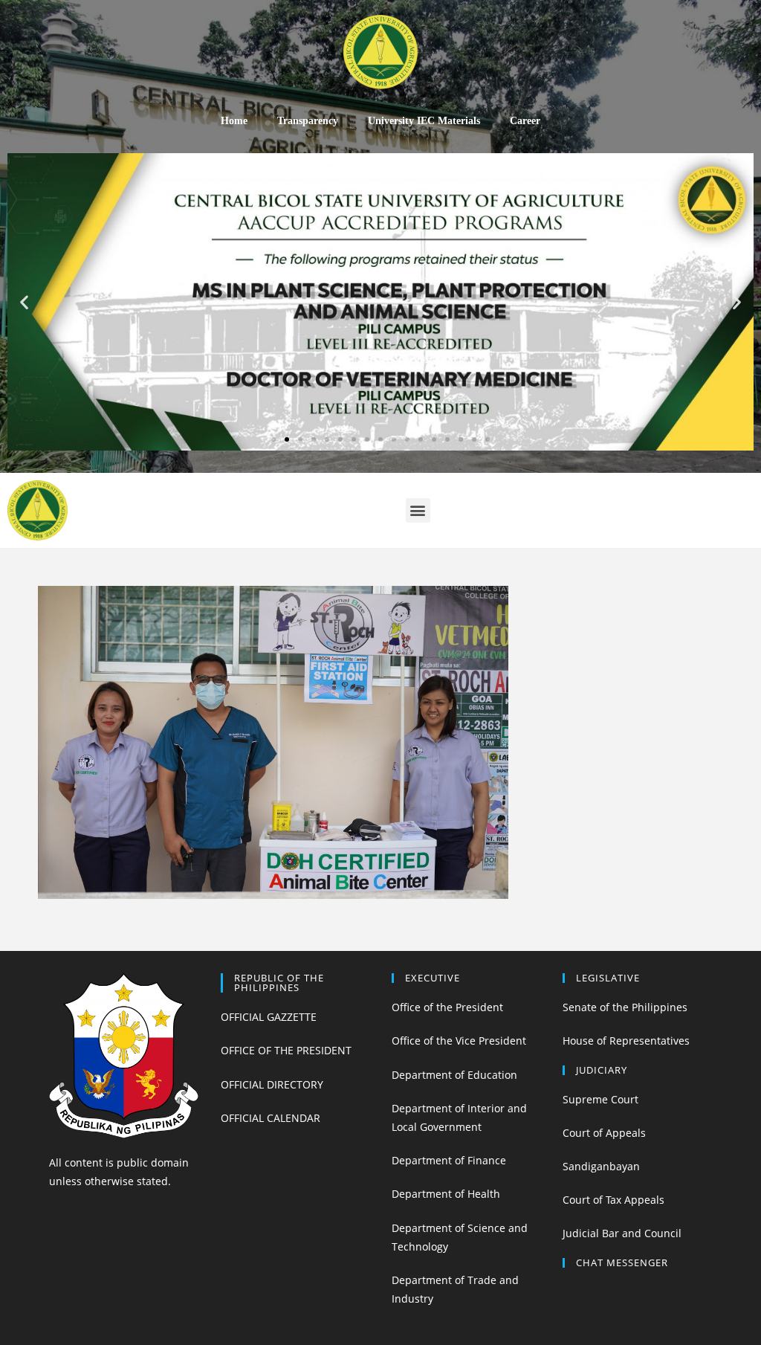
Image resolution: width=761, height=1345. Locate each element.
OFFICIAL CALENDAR (270, 1118)
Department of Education (454, 1075)
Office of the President (447, 1007)
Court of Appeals (604, 1133)
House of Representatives (626, 1040)
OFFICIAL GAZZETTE (269, 1017)
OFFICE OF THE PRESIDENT (286, 1050)
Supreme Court (600, 1099)
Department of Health (446, 1194)
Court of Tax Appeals (613, 1200)
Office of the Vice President (459, 1040)
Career (525, 120)
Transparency (307, 120)
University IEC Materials (424, 120)
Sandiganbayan (601, 1166)
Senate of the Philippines (625, 1007)
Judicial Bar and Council (622, 1233)
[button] (273, 439)
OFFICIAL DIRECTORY (272, 1084)
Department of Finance (449, 1160)
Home (234, 120)
